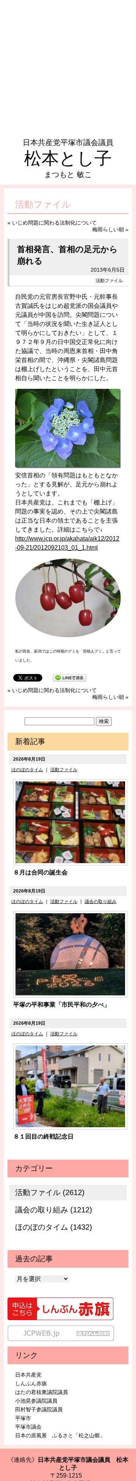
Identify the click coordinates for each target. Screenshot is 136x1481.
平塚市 (23, 1418)
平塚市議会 (28, 1427)
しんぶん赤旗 (31, 1383)
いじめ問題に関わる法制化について (54, 223)
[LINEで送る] (69, 677)
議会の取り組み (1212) (53, 1210)
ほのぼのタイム (27, 769)
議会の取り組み (100, 901)
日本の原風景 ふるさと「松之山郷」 (60, 1435)
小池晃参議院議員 (36, 1401)
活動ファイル (109, 280)
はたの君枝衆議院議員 (41, 1392)
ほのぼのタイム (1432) (53, 1227)
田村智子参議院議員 (39, 1409)
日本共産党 (28, 1375)
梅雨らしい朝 (108, 229)
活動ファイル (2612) (50, 1192)
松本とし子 (68, 158)
